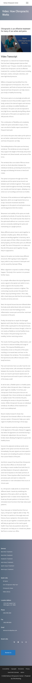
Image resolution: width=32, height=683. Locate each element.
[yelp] (10, 642)
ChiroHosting (17, 678)
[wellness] (22, 642)
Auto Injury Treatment (7, 562)
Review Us (8, 653)
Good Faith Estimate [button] (13, 672)
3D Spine (5, 581)
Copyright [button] (13, 669)
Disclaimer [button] (21, 669)
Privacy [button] (28, 669)
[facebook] (6, 642)
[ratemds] (18, 642)
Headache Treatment (7, 559)
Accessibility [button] (5, 669)
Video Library (6, 591)
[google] (1, 642)
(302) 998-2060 (7, 613)
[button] (16, 43)
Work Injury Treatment (7, 569)
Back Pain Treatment (6, 551)
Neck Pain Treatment (6, 555)
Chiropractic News (8, 588)
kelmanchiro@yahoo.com (10, 630)
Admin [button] (22, 672)
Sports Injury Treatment (7, 566)
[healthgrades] (14, 642)
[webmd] (26, 642)
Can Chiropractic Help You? (10, 584)
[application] (16, 43)
